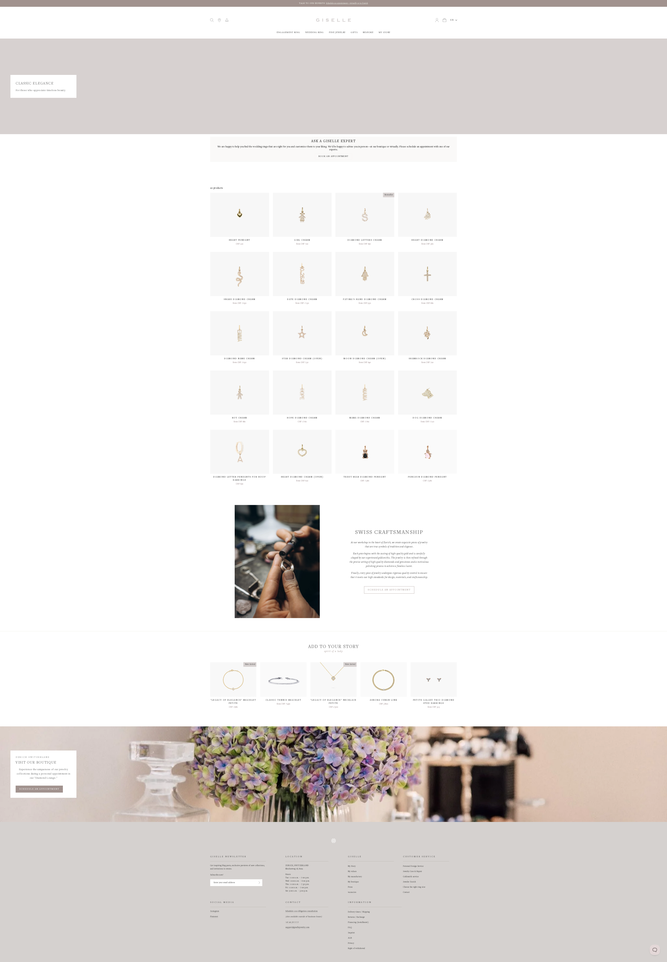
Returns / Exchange (356, 917)
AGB (350, 938)
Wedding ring (314, 32)
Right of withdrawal (356, 948)
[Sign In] (259, 882)
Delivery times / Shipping (359, 912)
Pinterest (214, 917)
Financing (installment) (358, 922)
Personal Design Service (413, 866)
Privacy (351, 943)
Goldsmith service (411, 877)
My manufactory (355, 877)
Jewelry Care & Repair (412, 871)
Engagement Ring (288, 32)
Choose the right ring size (414, 887)
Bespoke (368, 32)
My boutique (353, 882)
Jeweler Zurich (409, 882)
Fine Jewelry (337, 32)
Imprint (351, 933)
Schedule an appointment (389, 590)
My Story (384, 32)
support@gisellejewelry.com (297, 927)
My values (352, 871)
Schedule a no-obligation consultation (301, 911)
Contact (406, 892)
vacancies (352, 892)
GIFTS (354, 32)
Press (350, 887)
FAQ (350, 928)
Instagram (214, 911)
